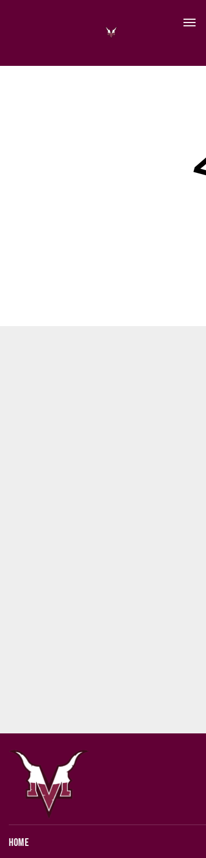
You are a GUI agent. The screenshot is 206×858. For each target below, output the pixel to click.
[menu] (190, 22)
